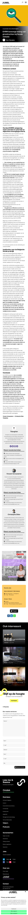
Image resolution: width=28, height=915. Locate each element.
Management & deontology (9, 817)
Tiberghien (12, 40)
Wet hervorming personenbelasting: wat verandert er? (14, 637)
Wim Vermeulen (8, 682)
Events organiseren (7, 844)
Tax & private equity (7, 819)
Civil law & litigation (7, 800)
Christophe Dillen (19, 416)
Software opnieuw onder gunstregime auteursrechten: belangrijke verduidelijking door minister (13, 455)
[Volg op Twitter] (10, 859)
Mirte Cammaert (20, 682)
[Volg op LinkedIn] (4, 859)
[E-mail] (13, 446)
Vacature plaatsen (7, 854)
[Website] (11, 446)
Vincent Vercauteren (8, 416)
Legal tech (5, 814)
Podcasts (6, 827)
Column (4, 803)
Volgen (7, 859)
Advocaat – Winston (8, 599)
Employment (5, 811)
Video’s (5, 823)
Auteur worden (6, 835)
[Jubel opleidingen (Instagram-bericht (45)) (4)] (14, 580)
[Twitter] (17, 446)
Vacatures (5, 847)
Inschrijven (14, 700)
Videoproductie (6, 841)
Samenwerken (8, 833)
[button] (25, 2)
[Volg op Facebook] (4, 862)
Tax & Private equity (14, 28)
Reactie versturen (20, 767)
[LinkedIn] (15, 446)
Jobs (4, 851)
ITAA (5, 682)
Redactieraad (6, 874)
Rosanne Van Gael (14, 682)
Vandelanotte (6, 642)
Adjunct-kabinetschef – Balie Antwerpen (12, 591)
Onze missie (5, 871)
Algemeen (6, 673)
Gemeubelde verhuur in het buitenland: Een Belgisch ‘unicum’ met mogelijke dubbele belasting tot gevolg (14, 679)
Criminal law (5, 808)
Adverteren (5, 838)
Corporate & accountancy (9, 805)
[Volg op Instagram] (10, 862)
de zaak (13, 51)
